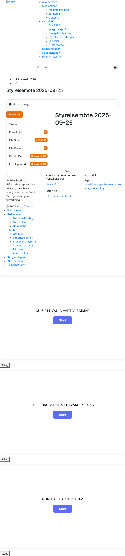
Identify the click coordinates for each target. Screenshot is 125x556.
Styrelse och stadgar (61, 37)
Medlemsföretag (59, 9)
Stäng (4, 365)
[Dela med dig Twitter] (73, 171)
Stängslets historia (60, 33)
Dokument (55, 17)
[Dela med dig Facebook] (71, 171)
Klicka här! (51, 184)
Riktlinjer (54, 41)
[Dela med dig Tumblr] (79, 171)
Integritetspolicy (59, 29)
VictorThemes (25, 206)
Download (14, 114)
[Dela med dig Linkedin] (75, 171)
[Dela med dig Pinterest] (77, 171)
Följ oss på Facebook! (58, 196)
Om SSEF (54, 25)
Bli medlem (55, 13)
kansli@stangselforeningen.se (102, 184)
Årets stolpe (56, 44)
